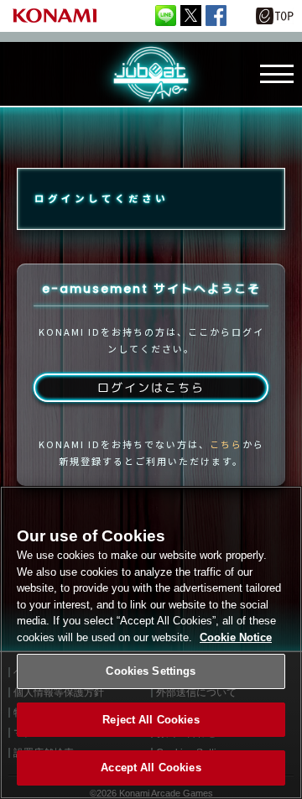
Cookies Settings (150, 671)
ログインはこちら (151, 387)
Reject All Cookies (150, 719)
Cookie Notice (236, 637)
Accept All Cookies (150, 767)
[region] (151, 642)
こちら (226, 444)
